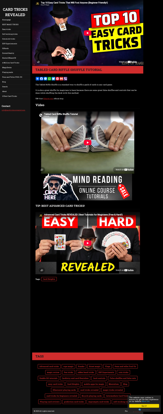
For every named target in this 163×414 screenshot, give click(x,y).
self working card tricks (124, 402)
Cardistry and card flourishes (75, 378)
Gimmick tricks (8, 39)
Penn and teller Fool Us (125, 366)
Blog (4, 82)
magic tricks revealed (113, 390)
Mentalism (114, 384)
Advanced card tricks (49, 366)
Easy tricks (6, 29)
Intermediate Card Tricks (117, 396)
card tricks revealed (89, 390)
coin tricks (123, 372)
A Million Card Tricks (10, 63)
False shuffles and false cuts (123, 378)
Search (5, 87)
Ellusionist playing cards (64, 390)
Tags (37, 279)
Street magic (94, 366)
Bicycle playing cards (92, 396)
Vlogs (107, 366)
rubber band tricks (86, 372)
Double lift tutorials (48, 378)
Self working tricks (10, 34)
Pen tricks (68, 372)
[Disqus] (87, 321)
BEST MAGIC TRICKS (10, 24)
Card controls (99, 378)
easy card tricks (55, 384)
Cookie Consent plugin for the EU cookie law (144, 409)
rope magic (68, 366)
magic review (53, 372)
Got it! (144, 405)
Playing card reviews (50, 402)
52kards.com (48, 99)
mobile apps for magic (94, 384)
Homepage (6, 20)
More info (146, 401)
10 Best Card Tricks (9, 96)
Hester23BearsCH (9, 58)
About (4, 91)
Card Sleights (49, 279)
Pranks (81, 366)
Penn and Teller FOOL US (12, 77)
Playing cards (7, 72)
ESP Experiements (9, 44)
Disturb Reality (8, 53)
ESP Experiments (106, 372)
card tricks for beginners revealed (61, 396)
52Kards (5, 48)
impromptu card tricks (98, 402)
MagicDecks (7, 67)
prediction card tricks (74, 402)
